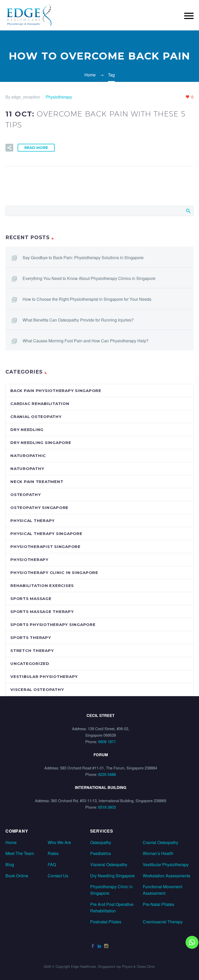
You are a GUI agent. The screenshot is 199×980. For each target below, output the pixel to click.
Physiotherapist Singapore (45, 546)
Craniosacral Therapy (163, 922)
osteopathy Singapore (39, 507)
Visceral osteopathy (37, 689)
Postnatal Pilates (105, 922)
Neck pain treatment (36, 481)
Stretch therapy (32, 650)
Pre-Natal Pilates (158, 904)
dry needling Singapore (40, 442)
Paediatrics (100, 853)
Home (11, 842)
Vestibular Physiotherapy (44, 676)
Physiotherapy (59, 97)
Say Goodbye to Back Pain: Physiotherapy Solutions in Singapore (83, 257)
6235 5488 (107, 774)
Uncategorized (29, 663)
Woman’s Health (158, 853)
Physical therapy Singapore (46, 533)
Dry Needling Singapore (112, 876)
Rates (53, 853)
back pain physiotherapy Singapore (55, 390)
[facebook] (93, 946)
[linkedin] (99, 946)
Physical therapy (32, 520)
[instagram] (106, 946)
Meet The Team (19, 853)
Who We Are (59, 842)
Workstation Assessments (166, 876)
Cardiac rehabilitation (39, 403)
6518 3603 (107, 807)
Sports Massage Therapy (42, 611)
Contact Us (58, 876)
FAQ (52, 864)
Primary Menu (189, 16)
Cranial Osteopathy (160, 842)
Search (188, 211)
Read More (36, 147)
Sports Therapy (30, 637)
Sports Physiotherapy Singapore (53, 624)
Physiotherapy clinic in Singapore (54, 572)
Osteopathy (25, 494)
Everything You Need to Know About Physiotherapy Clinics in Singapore (89, 278)
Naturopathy (27, 468)
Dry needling (27, 429)
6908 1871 (107, 741)
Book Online (16, 876)
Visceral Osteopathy (108, 864)
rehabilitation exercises (42, 585)
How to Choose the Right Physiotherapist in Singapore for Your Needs (87, 299)
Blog (9, 864)
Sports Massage (31, 598)
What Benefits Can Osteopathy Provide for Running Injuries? (78, 320)
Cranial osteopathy (36, 416)
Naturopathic (28, 455)
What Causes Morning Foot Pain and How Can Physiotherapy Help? (85, 341)
